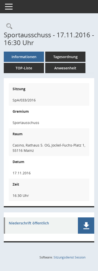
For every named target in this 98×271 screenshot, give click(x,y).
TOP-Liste (24, 68)
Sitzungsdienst (69, 257)
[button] (86, 225)
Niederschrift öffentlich (29, 223)
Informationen (24, 56)
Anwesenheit (65, 68)
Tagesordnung (65, 56)
